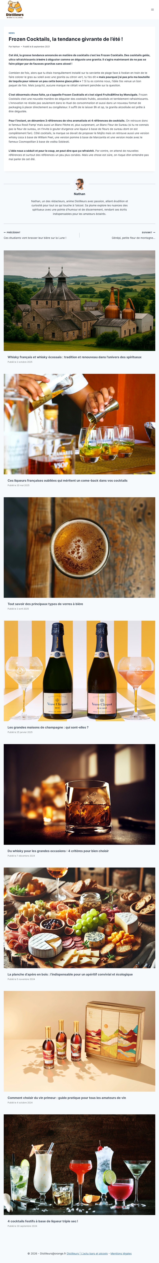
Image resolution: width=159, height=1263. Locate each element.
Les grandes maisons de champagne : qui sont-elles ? (48, 727)
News (12, 33)
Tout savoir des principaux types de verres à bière (45, 604)
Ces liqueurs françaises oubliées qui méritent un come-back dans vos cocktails (67, 480)
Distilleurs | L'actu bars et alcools (87, 1253)
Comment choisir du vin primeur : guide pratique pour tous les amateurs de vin (67, 1098)
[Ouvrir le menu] (152, 9)
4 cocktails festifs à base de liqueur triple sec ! (43, 1221)
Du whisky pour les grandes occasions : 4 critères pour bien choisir (58, 851)
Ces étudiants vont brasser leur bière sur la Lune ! (35, 235)
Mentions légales (121, 1253)
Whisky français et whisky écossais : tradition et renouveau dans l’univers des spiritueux (74, 357)
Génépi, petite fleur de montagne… (133, 235)
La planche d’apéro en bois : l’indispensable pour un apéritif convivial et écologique (70, 974)
